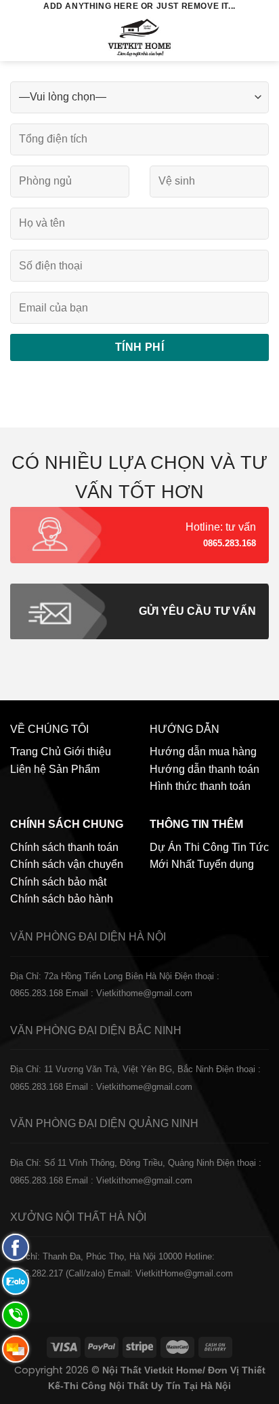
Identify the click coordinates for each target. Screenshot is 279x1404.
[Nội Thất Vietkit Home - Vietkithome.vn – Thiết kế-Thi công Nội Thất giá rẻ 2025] (140, 37)
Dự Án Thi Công (189, 847)
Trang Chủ (35, 751)
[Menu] (18, 37)
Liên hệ (28, 769)
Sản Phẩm (74, 769)
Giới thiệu (87, 751)
